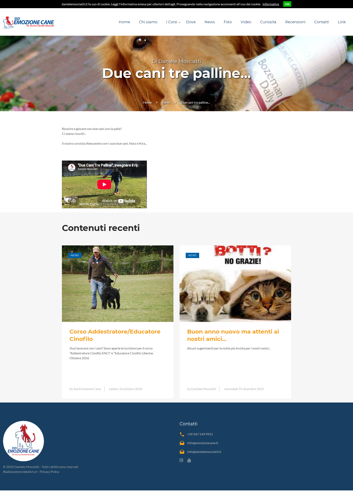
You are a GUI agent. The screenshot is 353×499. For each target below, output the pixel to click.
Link (342, 22)
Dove (191, 22)
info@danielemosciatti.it (204, 452)
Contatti (321, 22)
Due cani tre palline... (195, 102)
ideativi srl (30, 471)
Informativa (271, 4)
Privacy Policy (49, 471)
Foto (228, 22)
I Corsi (171, 22)
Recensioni (295, 22)
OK (287, 4)
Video (246, 22)
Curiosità (268, 22)
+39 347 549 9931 (200, 434)
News (209, 22)
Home (124, 22)
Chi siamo (148, 22)
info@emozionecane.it (202, 443)
